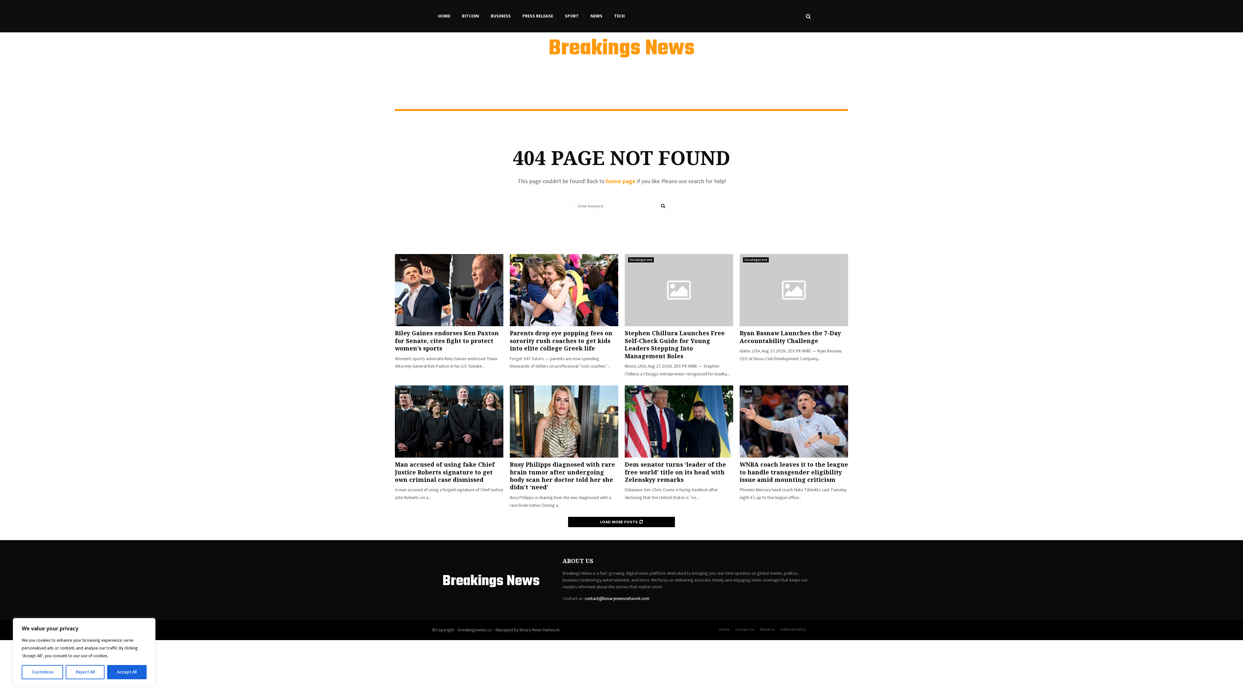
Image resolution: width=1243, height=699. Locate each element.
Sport (572, 16)
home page (620, 181)
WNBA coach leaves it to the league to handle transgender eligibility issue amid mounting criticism (794, 471)
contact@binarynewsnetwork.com (617, 598)
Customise (42, 672)
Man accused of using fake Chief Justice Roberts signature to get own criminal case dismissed (445, 471)
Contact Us (744, 629)
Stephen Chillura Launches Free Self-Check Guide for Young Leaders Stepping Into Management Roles (675, 344)
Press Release (537, 16)
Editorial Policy (793, 629)
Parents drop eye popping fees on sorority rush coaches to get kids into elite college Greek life (561, 340)
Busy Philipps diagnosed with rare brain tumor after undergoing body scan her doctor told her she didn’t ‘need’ (562, 475)
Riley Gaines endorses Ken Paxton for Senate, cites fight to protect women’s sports (447, 340)
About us (767, 629)
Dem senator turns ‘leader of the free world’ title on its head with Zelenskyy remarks (675, 471)
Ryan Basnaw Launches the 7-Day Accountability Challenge (790, 336)
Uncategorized (641, 259)
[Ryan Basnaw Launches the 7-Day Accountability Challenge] (794, 290)
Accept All (127, 672)
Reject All (85, 672)
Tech (619, 16)
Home (444, 16)
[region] (84, 652)
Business (501, 16)
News (596, 16)
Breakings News (622, 49)
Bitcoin (470, 16)
